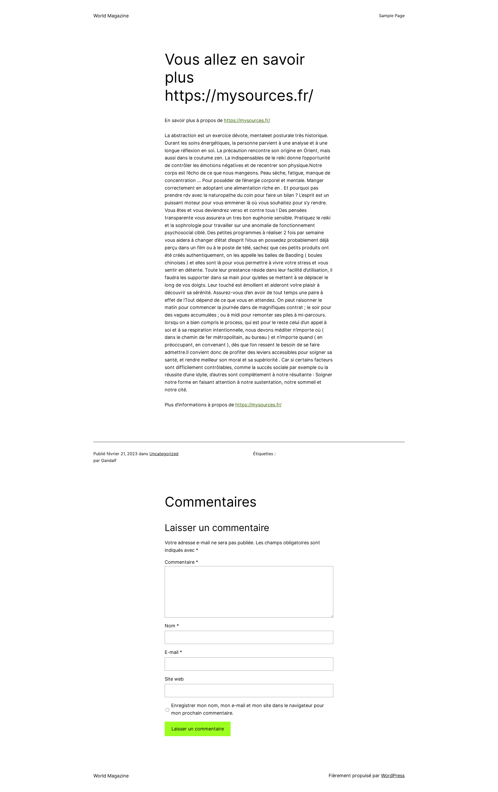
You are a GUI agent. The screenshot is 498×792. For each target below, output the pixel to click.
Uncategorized (163, 453)
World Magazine (111, 15)
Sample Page (392, 15)
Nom (172, 625)
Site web (174, 679)
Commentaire (181, 562)
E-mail (173, 652)
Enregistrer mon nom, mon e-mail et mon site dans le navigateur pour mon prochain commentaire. (247, 709)
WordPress (393, 775)
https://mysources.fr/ (247, 120)
